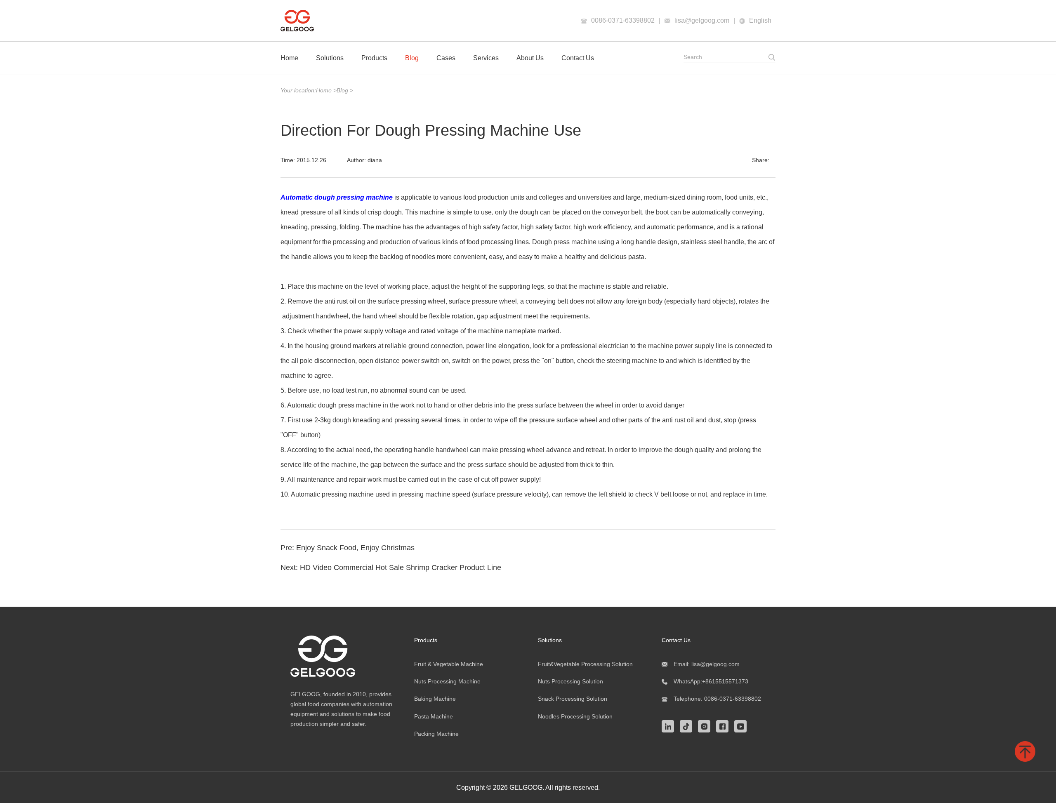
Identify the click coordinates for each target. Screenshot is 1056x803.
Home (289, 57)
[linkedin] (670, 725)
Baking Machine (435, 698)
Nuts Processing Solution (570, 681)
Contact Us (577, 57)
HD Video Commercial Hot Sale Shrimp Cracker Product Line (400, 567)
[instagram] (706, 725)
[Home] (297, 20)
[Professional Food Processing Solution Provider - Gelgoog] (342, 656)
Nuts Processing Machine (447, 681)
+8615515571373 (725, 681)
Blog (412, 57)
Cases (445, 57)
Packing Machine (436, 733)
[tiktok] (688, 725)
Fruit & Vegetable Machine (448, 664)
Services (486, 57)
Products (374, 57)
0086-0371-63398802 (623, 20)
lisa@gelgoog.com (701, 20)
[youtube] (742, 725)
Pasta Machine (433, 716)
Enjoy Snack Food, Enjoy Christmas (355, 548)
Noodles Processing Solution (575, 716)
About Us (530, 57)
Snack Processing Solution (572, 698)
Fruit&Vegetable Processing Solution (585, 664)
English (760, 20)
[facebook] (724, 725)
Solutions (330, 57)
